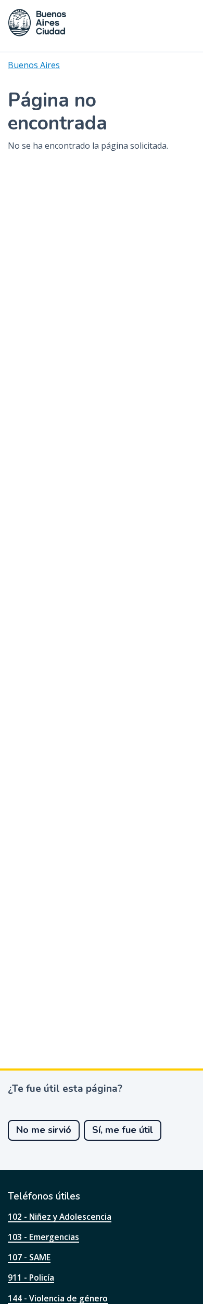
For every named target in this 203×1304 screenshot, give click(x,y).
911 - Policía (31, 1277)
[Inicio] (37, 22)
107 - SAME (29, 1257)
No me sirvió (43, 1130)
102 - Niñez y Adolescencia (59, 1216)
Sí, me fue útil (122, 1130)
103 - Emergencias (43, 1237)
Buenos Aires (34, 65)
